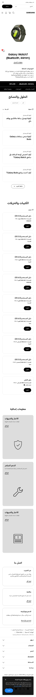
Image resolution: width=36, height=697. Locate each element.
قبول (9, 690)
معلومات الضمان (18, 62)
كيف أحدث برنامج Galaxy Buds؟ (24, 77)
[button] (18, 120)
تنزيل (27, 226)
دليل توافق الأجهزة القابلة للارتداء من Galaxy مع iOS (19, 71)
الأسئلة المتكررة (15, 102)
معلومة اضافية (8, 89)
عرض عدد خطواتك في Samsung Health (22, 75)
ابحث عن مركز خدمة (26, 620)
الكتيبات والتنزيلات (30, 89)
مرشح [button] (30, 210)
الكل (23, 102)
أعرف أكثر (29, 581)
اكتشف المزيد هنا (17, 686)
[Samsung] (30, 12)
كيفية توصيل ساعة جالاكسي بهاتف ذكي (23, 73)
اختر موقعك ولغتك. (29, 2)
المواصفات (18, 89)
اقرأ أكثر (7, 426)
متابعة (7, 6)
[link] (3, 51)
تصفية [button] (30, 109)
